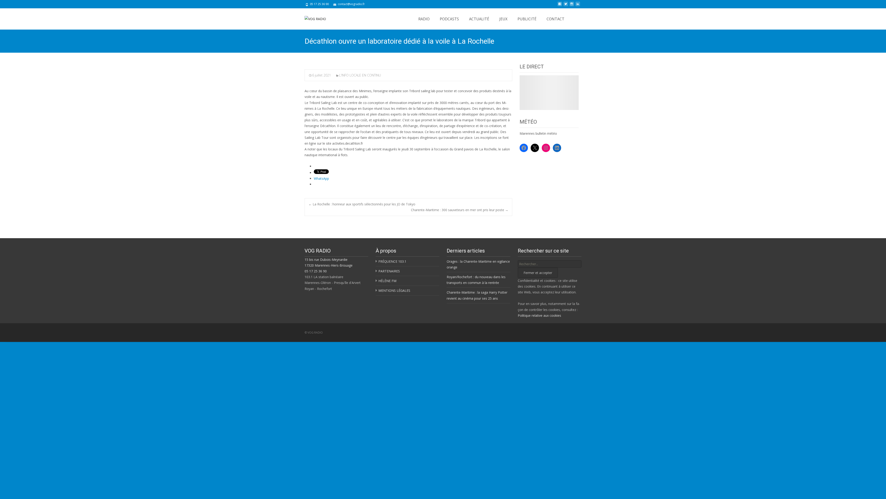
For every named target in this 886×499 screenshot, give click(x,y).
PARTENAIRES (389, 271)
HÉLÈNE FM (387, 281)
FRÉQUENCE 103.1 (392, 261)
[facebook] (559, 5)
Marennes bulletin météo (538, 133)
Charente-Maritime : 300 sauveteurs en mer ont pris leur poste (459, 210)
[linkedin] (577, 5)
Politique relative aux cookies (539, 315)
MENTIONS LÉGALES (394, 290)
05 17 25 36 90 (316, 271)
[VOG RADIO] (311, 17)
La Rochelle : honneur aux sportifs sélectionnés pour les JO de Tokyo (361, 204)
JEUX (503, 18)
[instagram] (571, 5)
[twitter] (565, 5)
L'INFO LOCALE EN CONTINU (360, 75)
